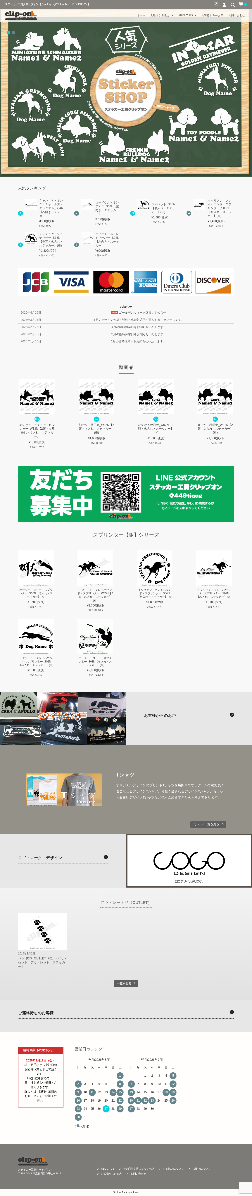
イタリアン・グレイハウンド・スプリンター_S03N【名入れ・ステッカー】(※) (219, 208)
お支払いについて (173, 1168)
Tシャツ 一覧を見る (206, 824)
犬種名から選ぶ (160, 15)
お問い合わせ (236, 15)
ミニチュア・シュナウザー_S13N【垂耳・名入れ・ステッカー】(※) (51, 239)
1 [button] (8, 32)
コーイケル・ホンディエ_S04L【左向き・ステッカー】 (107, 208)
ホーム (141, 15)
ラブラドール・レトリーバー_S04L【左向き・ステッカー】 (107, 239)
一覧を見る (124, 983)
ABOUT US (185, 15)
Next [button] (239, 418)
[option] (126, 93)
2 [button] (13, 32)
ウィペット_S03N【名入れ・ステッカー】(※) (163, 208)
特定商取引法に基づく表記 (138, 1168)
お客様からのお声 (212, 15)
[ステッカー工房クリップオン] (21, 15)
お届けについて (201, 1168)
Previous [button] (13, 418)
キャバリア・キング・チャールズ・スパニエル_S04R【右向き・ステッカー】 (51, 208)
